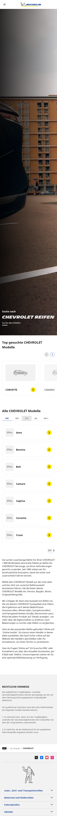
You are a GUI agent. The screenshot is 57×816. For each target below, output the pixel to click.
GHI (26, 418)
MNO (46, 418)
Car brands (15, 748)
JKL (36, 418)
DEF (17, 418)
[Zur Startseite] (30, 4)
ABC (7, 418)
